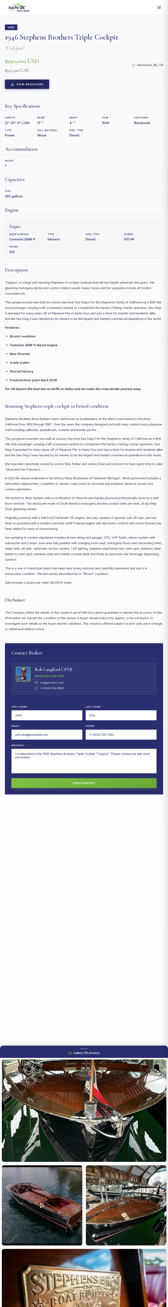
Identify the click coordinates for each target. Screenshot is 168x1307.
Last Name (94, 706)
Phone (90, 726)
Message (18, 745)
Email (16, 726)
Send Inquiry (84, 783)
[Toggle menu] (159, 7)
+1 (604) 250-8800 (52, 688)
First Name (20, 706)
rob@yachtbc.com (52, 682)
